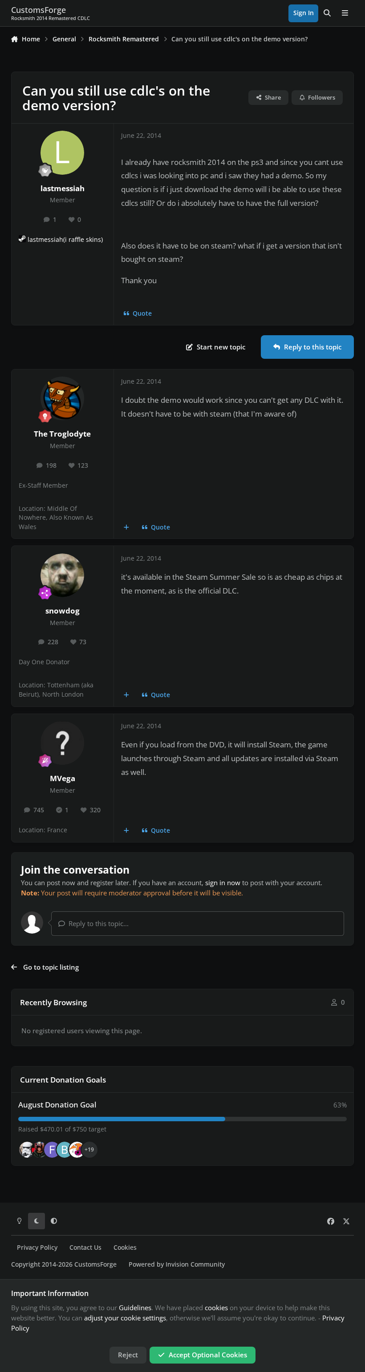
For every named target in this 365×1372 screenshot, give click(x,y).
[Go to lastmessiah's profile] (62, 152)
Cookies (125, 1248)
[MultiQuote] (127, 527)
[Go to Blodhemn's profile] (65, 1150)
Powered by (177, 1264)
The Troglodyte (62, 434)
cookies (216, 1307)
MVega (62, 778)
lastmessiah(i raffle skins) (65, 240)
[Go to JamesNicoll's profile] (40, 1150)
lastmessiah (63, 188)
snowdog (62, 611)
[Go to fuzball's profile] (52, 1150)
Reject (128, 1354)
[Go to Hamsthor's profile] (27, 1150)
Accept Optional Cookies (208, 1354)
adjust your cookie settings (125, 1317)
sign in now (222, 882)
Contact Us (85, 1248)
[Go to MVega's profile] (62, 743)
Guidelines (135, 1307)
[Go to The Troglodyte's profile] (62, 398)
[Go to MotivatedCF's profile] (77, 1150)
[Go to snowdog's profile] (62, 575)
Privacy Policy (37, 1248)
